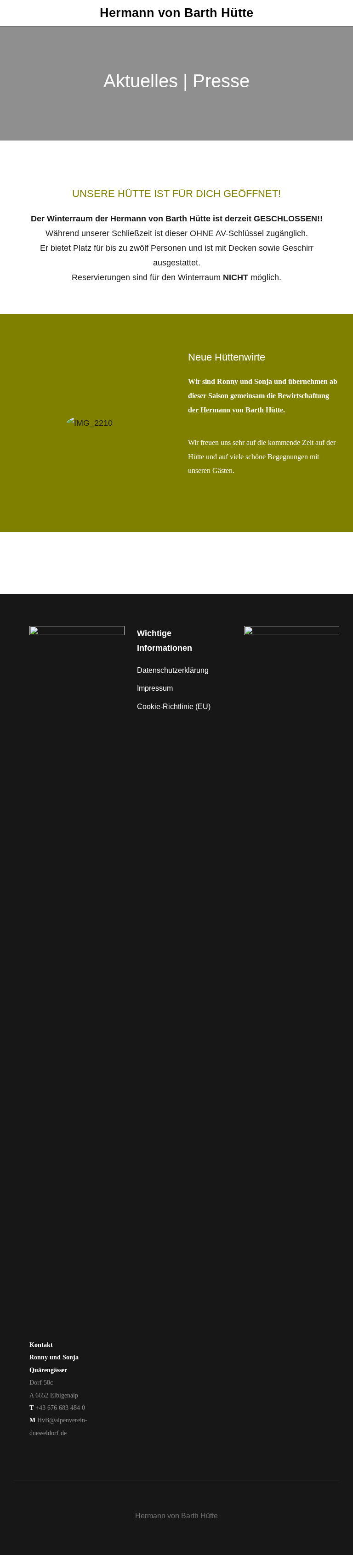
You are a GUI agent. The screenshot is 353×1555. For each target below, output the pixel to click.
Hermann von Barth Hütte (176, 13)
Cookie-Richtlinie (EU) (174, 706)
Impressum (155, 688)
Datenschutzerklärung (173, 670)
